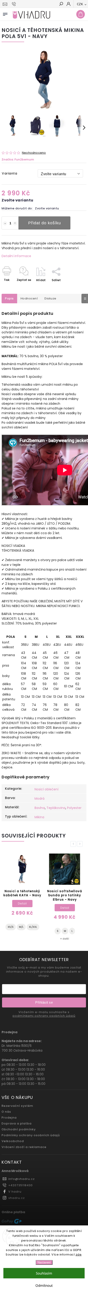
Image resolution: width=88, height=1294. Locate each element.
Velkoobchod (13, 1141)
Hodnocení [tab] (29, 298)
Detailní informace (16, 256)
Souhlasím (44, 1273)
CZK (80, 4)
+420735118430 (20, 1185)
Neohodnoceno (34, 152)
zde (79, 1254)
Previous (74, 844)
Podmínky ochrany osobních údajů (31, 1135)
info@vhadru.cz (21, 1179)
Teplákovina (55, 808)
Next (81, 844)
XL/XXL (33, 927)
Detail (22, 903)
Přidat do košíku (44, 223)
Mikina (39, 817)
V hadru (14, 1192)
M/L (21, 927)
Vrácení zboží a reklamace (24, 1147)
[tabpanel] (22, 893)
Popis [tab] (9, 298)
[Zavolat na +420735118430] (15, 4)
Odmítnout (44, 1285)
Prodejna (9, 1117)
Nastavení (44, 1262)
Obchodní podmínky (19, 1129)
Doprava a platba (17, 1123)
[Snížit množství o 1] (5, 223)
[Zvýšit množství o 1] (15, 223)
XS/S (11, 927)
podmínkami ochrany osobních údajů (44, 1016)
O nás (6, 1112)
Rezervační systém (17, 1106)
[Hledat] (61, 4)
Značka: (18, 159)
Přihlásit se (44, 1002)
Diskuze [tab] (50, 298)
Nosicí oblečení (46, 789)
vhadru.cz (16, 1198)
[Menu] (5, 13)
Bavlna (40, 808)
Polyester (74, 808)
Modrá (39, 798)
